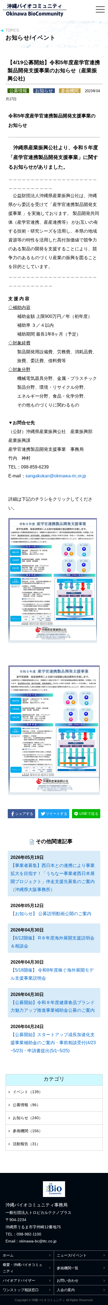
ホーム (8, 1255)
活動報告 (26, 1144)
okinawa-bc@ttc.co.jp (37, 1241)
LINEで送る (88, 814)
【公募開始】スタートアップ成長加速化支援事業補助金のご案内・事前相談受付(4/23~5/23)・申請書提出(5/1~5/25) (53, 1042)
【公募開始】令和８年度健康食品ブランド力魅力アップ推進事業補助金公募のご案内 (53, 1006)
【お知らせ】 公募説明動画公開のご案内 (51, 913)
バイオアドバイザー (19, 1280)
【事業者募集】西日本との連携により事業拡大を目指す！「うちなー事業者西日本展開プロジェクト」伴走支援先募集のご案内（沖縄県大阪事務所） (53, 877)
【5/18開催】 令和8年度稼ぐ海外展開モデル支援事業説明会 (52, 974)
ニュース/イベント (72, 1255)
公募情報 (26, 1105)
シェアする (24, 814)
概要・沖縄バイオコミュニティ (22, 1268)
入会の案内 (66, 1290)
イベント (28, 1092)
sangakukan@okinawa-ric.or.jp (55, 475)
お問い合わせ (67, 1280)
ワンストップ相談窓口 (21, 1290)
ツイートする (56, 814)
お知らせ (28, 1118)
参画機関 (28, 1131)
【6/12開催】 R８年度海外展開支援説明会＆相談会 (52, 942)
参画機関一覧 (67, 1268)
